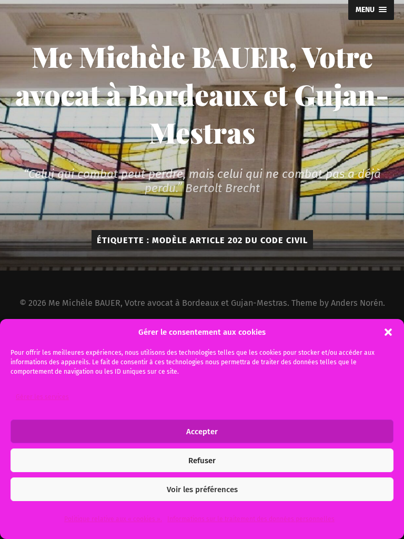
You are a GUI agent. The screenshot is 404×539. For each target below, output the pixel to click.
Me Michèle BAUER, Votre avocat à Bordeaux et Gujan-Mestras (202, 94)
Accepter (202, 431)
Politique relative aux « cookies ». (113, 519)
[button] (388, 332)
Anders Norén (357, 303)
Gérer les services (42, 397)
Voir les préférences (202, 489)
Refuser (202, 460)
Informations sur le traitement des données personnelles (251, 519)
